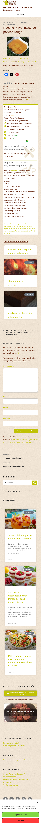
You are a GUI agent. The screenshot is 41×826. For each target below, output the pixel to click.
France (12, 62)
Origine (5, 62)
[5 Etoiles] (11, 83)
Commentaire (9, 366)
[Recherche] (34, 483)
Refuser (20, 821)
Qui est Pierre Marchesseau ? (14, 774)
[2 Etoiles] (6, 83)
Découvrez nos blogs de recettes (15, 760)
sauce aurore (15, 170)
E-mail (6, 407)
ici (28, 100)
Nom (5, 396)
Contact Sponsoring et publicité (14, 746)
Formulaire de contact (11, 743)
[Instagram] (24, 799)
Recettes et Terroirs (18, 7)
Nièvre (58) (32, 62)
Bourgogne (21, 62)
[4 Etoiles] (9, 83)
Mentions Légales (9, 777)
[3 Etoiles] (8, 83)
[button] (38, 802)
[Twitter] (11, 799)
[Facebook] (5, 799)
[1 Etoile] (4, 83)
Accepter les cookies (20, 815)
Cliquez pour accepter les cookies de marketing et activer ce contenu (20, 712)
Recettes (6, 58)
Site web (6, 419)
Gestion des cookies (10, 785)
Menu (22, 14)
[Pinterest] (18, 799)
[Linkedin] (30, 799)
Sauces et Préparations (19, 58)
